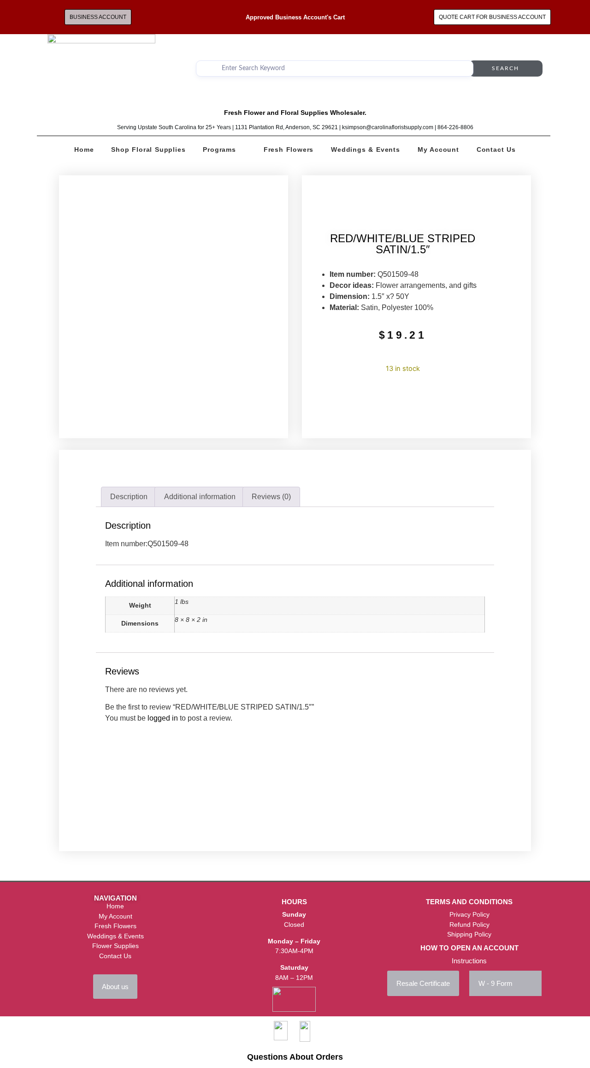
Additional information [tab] (200, 497)
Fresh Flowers (288, 149)
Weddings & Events (365, 149)
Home (84, 149)
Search (505, 68)
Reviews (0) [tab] (271, 497)
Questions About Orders (295, 1057)
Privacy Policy (469, 914)
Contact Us (496, 149)
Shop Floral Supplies (148, 149)
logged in (163, 718)
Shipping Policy (469, 934)
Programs (219, 149)
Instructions (469, 961)
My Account (438, 149)
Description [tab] (129, 497)
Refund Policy (469, 924)
